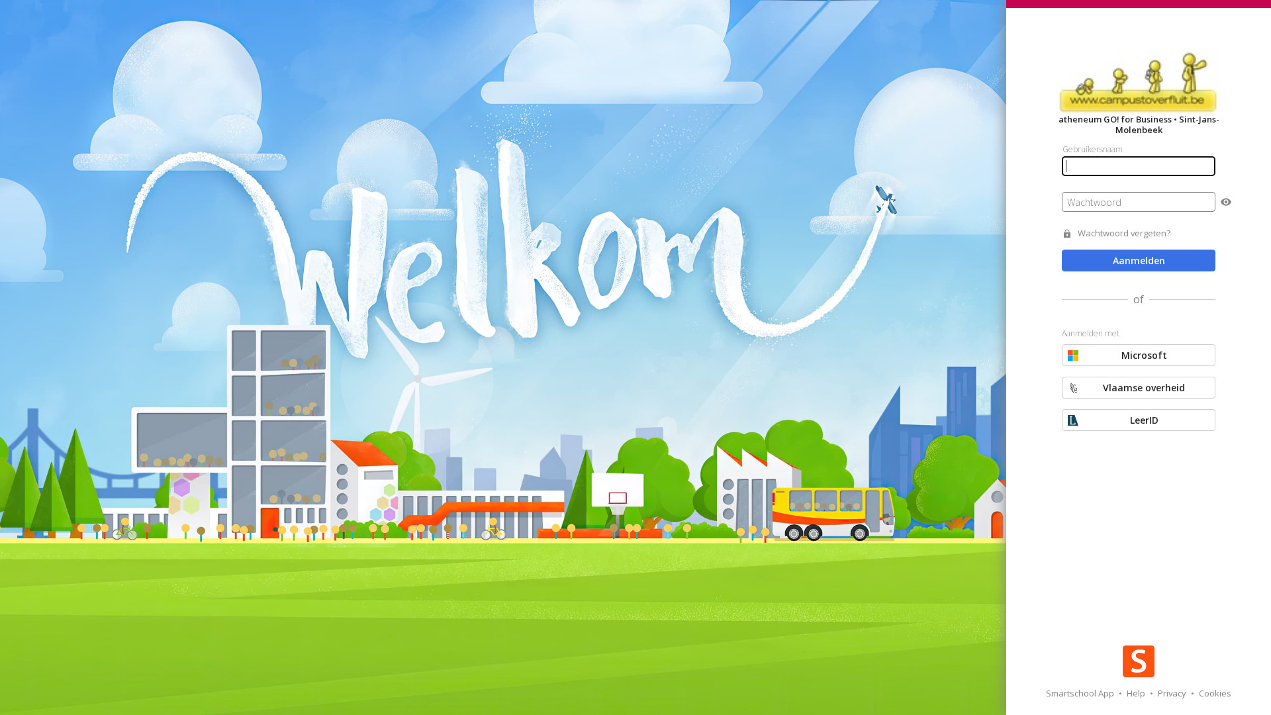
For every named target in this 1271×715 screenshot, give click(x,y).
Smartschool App (1081, 693)
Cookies (1215, 693)
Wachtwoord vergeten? (1124, 233)
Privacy (1173, 693)
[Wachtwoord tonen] (1226, 202)
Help (1137, 693)
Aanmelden (1139, 260)
